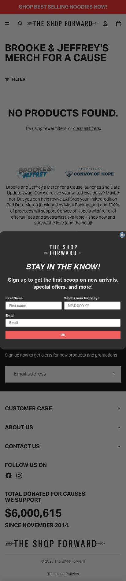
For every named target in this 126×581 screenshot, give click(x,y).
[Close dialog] (122, 235)
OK (63, 335)
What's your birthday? (81, 298)
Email (10, 316)
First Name (14, 298)
